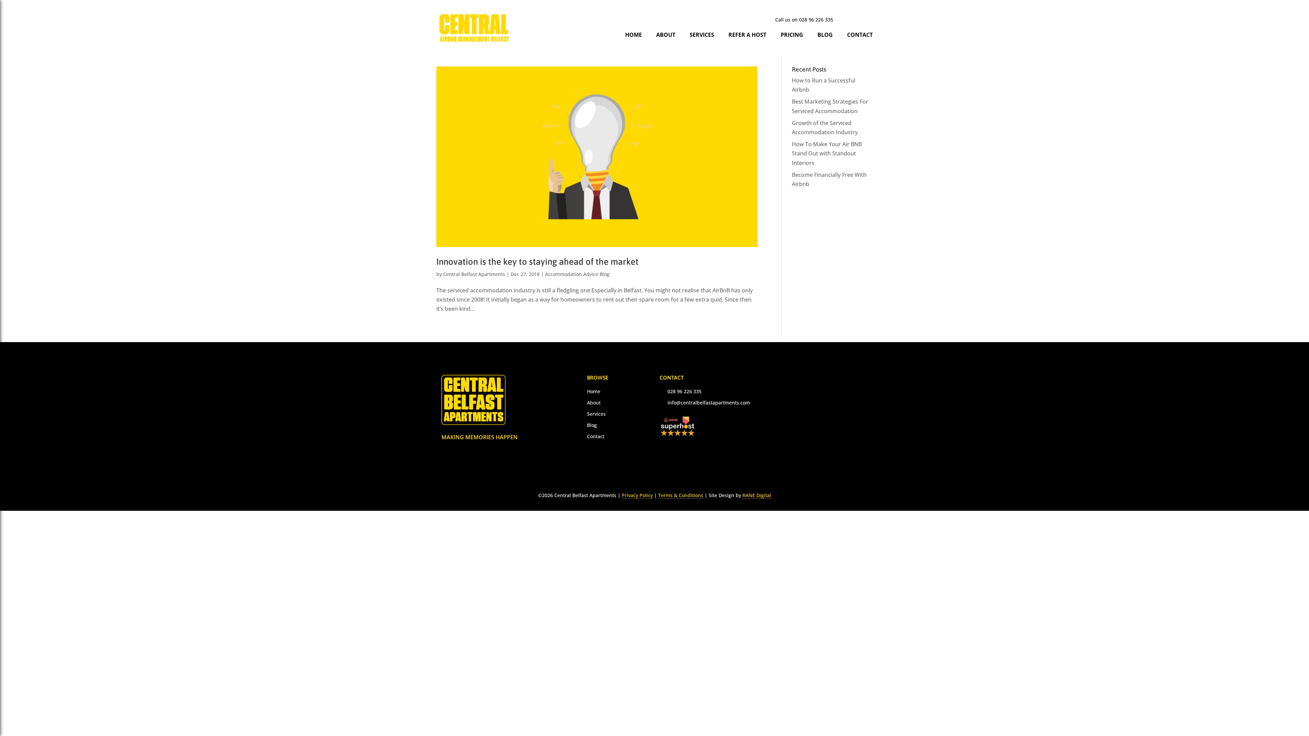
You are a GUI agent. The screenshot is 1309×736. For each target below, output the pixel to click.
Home (633, 35)
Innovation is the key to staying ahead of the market (537, 262)
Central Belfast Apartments (474, 274)
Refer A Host (747, 35)
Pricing (792, 35)
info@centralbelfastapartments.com (708, 402)
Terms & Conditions (680, 495)
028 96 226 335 (816, 19)
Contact (860, 35)
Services (702, 35)
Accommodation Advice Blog (577, 274)
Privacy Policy (637, 495)
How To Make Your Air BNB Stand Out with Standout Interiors (827, 153)
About (665, 35)
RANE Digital (756, 495)
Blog (825, 35)
